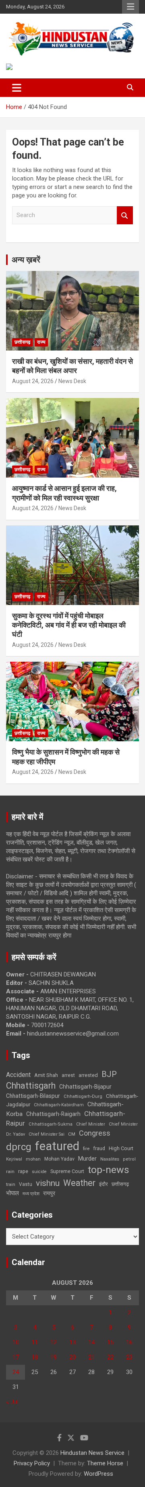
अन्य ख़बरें (26, 260)
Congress (94, 1133)
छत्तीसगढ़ (120, 1184)
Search (125, 215)
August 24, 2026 (33, 381)
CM (71, 1134)
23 (129, 1357)
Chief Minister (90, 1124)
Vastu (25, 1184)
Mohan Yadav (59, 1159)
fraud (99, 1148)
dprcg (18, 1147)
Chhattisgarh (31, 1086)
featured (57, 1146)
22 (110, 1357)
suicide (39, 1171)
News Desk (72, 381)
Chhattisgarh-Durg (83, 1096)
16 (129, 1342)
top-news (108, 1169)
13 (72, 1342)
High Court (121, 1148)
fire (86, 1148)
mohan (33, 1159)
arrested (88, 1075)
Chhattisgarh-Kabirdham (59, 1105)
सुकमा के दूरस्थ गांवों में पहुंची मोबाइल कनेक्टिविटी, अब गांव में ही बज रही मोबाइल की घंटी (69, 625)
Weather (79, 1183)
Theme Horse (105, 1463)
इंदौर (103, 1184)
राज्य (41, 342)
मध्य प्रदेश (31, 1193)
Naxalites (109, 1159)
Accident (18, 1075)
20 (72, 1357)
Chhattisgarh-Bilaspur (33, 1096)
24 (15, 1372)
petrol (129, 1159)
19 (53, 1357)
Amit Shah (46, 1075)
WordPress (98, 1473)
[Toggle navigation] (16, 87)
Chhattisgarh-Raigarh (53, 1114)
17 (15, 1357)
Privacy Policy (32, 1463)
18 (34, 1357)
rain (10, 1171)
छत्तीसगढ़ (22, 342)
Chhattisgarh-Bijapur (85, 1086)
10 (15, 1342)
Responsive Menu (130, 7)
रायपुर (49, 1193)
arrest (68, 1075)
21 (91, 1357)
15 (110, 1342)
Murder (87, 1158)
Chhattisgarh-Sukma (50, 1124)
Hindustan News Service (92, 1452)
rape (23, 1171)
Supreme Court (67, 1171)
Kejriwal (14, 1159)
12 (53, 1342)
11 (34, 1342)
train (10, 1184)
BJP (109, 1074)
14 (91, 1342)
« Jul (12, 1401)
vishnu (48, 1183)
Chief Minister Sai (46, 1134)
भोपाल (12, 1193)
